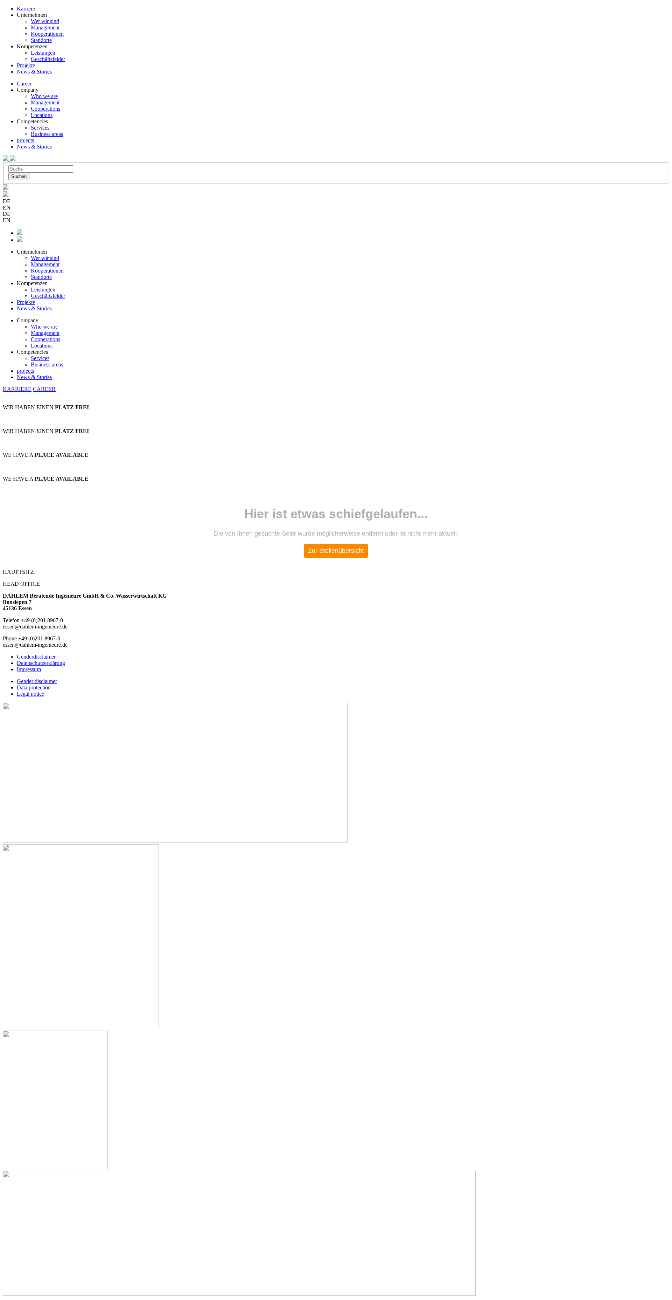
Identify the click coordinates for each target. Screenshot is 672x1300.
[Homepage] (12, 159)
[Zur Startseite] (6, 159)
